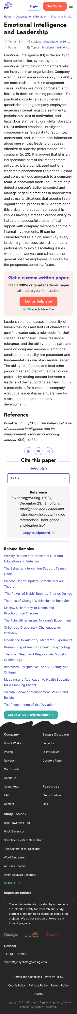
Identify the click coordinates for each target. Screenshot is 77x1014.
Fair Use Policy (38, 985)
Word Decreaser (14, 857)
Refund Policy (60, 985)
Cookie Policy (17, 985)
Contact (9, 803)
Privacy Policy (54, 976)
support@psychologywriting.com (25, 962)
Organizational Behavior (58, 41)
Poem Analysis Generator (20, 874)
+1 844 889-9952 (15, 954)
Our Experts (11, 769)
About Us (10, 777)
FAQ (6, 795)
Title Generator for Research (22, 848)
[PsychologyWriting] (8, 6)
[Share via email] (38, 451)
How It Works (12, 743)
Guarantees (11, 786)
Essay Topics (50, 751)
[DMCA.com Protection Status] (11, 934)
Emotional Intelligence (55, 47)
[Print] (28, 451)
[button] (38, 478)
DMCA (38, 994)
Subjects (48, 743)
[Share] (49, 451)
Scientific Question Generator (23, 840)
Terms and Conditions (28, 976)
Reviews (9, 760)
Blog (45, 803)
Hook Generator (14, 831)
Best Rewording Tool (17, 822)
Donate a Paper (52, 760)
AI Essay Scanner (15, 866)
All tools (9, 882)
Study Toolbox (51, 795)
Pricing (8, 751)
